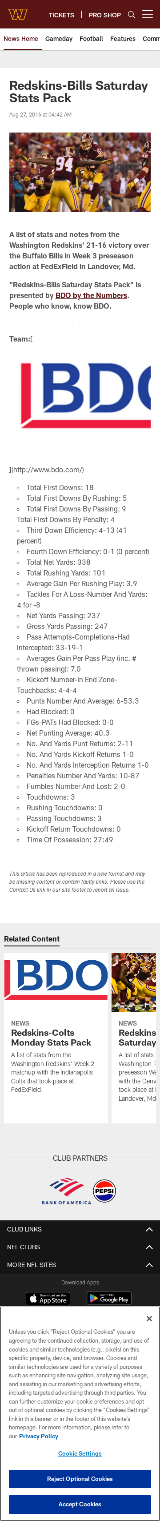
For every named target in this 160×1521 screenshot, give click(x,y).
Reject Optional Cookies (80, 1478)
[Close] (149, 1318)
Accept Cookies (80, 1504)
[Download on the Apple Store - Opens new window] (48, 1299)
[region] (80, 1413)
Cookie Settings (80, 1453)
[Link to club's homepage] (17, 11)
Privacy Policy (38, 1436)
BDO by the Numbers (91, 295)
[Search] (131, 14)
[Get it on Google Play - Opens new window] (109, 1303)
